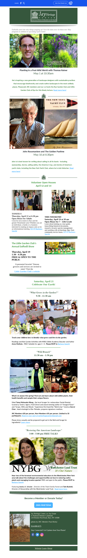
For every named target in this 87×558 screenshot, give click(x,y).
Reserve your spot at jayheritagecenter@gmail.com (42, 416)
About (49, 548)
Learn (44, 548)
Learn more (25, 422)
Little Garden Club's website (27, 271)
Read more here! (59, 90)
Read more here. (61, 489)
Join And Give (43, 505)
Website (38, 548)
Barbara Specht (64, 344)
